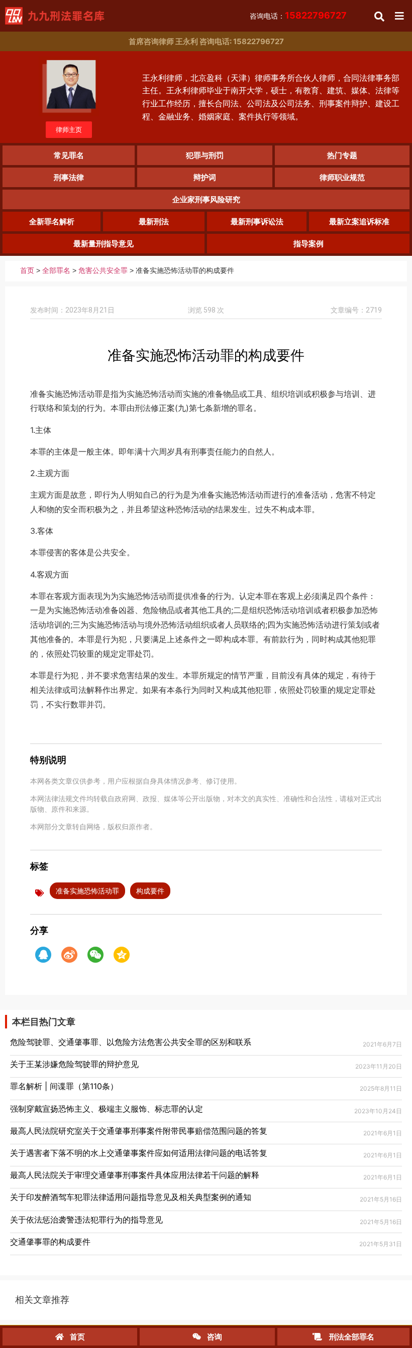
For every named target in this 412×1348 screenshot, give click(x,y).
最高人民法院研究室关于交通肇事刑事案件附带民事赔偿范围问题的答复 (138, 1131)
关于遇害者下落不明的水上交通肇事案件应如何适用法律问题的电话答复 (138, 1153)
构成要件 (150, 890)
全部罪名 (56, 270)
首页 (27, 270)
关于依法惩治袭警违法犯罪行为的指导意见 (86, 1220)
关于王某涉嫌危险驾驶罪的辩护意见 (74, 1064)
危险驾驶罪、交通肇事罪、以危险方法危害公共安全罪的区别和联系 (130, 1042)
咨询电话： (298, 16)
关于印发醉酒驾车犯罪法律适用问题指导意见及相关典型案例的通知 (130, 1197)
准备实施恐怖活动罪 (87, 890)
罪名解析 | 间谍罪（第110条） (64, 1086)
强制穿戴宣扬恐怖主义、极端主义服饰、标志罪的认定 (106, 1109)
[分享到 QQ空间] (122, 955)
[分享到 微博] (69, 955)
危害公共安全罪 (103, 270)
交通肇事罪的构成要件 (50, 1242)
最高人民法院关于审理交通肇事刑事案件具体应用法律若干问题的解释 (134, 1175)
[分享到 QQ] (43, 955)
